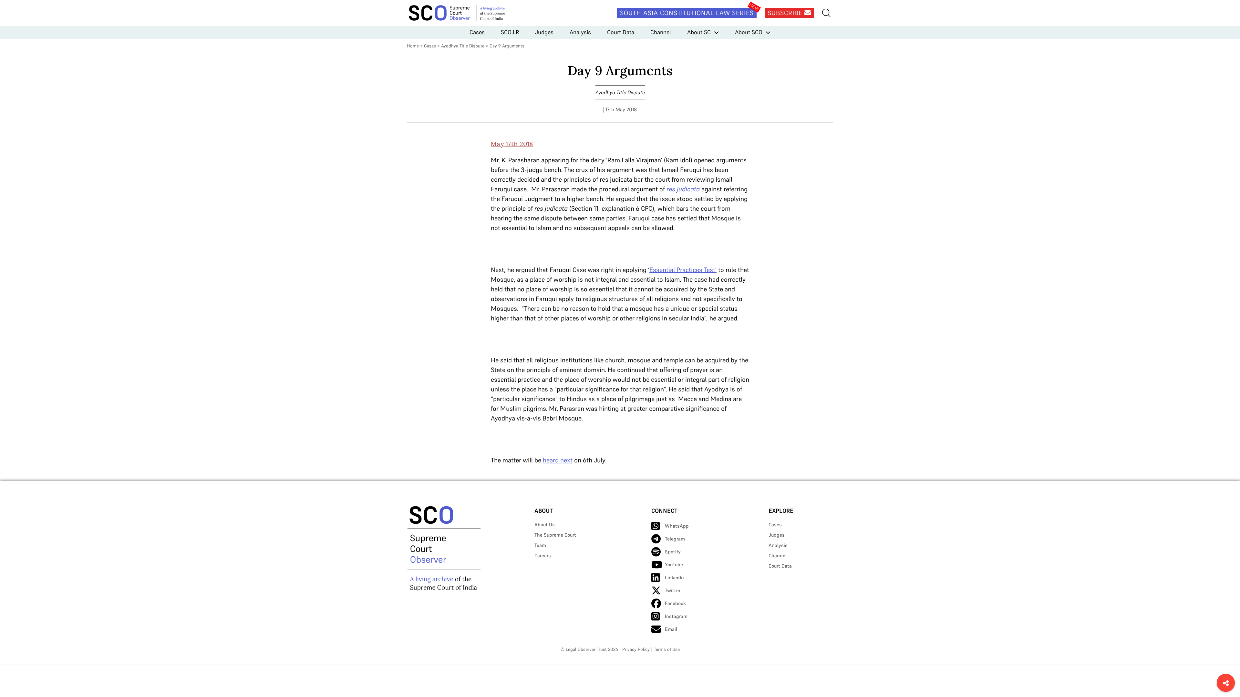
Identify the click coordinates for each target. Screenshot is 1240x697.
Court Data (620, 32)
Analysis (580, 32)
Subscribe (786, 13)
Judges (544, 32)
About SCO (748, 32)
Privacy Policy (636, 649)
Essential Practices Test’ (683, 270)
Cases (477, 32)
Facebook (675, 603)
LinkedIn (674, 577)
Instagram (676, 616)
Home (413, 46)
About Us (544, 524)
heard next (558, 460)
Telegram (675, 539)
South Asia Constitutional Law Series (687, 13)
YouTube (674, 564)
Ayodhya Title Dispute (462, 46)
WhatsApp (677, 526)
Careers (542, 555)
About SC (699, 32)
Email (671, 629)
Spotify (673, 552)
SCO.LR (510, 32)
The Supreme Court (555, 535)
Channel (660, 32)
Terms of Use (667, 649)
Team (540, 545)
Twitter (672, 590)
